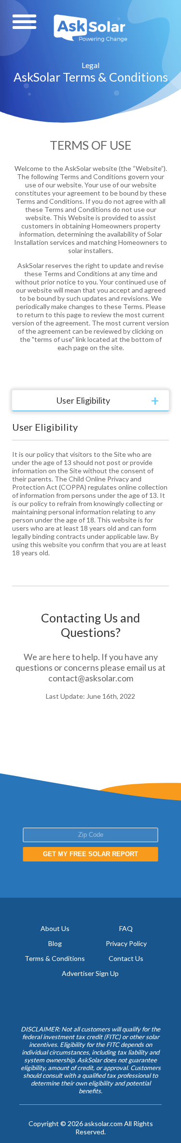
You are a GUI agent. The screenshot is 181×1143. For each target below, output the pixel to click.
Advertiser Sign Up (90, 973)
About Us (55, 928)
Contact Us (126, 958)
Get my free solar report (90, 854)
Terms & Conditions (55, 958)
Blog (55, 943)
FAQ (126, 928)
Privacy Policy (126, 943)
